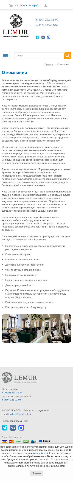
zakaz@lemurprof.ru (20, 414)
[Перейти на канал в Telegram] (37, 37)
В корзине (20, 5)
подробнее (40, 453)
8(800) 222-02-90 (47, 19)
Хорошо (36, 473)
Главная (48, 64)
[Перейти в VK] (43, 37)
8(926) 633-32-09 (47, 25)
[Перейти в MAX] (48, 37)
